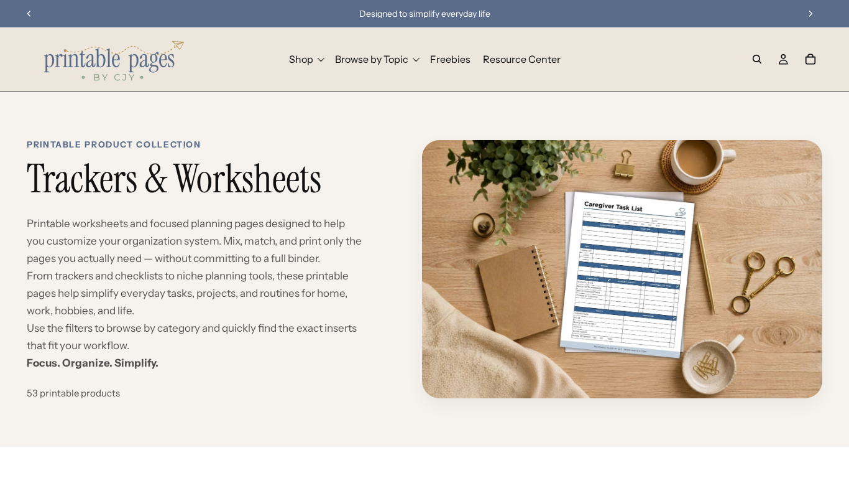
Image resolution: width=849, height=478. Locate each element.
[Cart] (810, 59)
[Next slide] (810, 13)
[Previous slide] (29, 13)
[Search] (757, 59)
